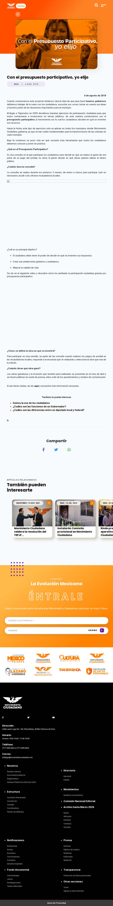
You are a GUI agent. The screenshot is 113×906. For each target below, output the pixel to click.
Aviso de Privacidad (56, 903)
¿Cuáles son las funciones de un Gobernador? (39, 406)
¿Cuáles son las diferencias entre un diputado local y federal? (48, 410)
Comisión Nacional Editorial (79, 801)
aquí (36, 386)
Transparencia (72, 869)
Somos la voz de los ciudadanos (31, 402)
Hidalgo (21, 6)
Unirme (92, 630)
